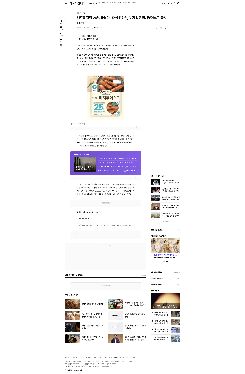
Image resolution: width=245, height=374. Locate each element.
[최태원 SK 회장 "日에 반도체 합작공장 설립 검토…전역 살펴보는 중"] (115, 343)
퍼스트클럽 (88, 357)
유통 (84, 13)
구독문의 (95, 357)
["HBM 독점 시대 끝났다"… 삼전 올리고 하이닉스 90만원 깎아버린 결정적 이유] (175, 341)
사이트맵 (134, 357)
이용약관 (122, 357)
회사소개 (67, 357)
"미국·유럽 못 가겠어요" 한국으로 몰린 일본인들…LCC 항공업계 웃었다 (117, 158)
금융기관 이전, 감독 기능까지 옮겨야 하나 (135, 327)
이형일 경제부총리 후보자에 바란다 (135, 315)
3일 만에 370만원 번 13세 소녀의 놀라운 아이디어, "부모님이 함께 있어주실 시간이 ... (117, 167)
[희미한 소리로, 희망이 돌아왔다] (72, 308)
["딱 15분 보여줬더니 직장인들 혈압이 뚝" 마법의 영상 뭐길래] (72, 320)
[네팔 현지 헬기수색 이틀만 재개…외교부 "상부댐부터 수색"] (115, 308)
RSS (106, 357)
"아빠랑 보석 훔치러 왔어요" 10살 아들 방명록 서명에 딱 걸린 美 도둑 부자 (161, 315)
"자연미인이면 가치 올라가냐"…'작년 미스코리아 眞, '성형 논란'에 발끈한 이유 (117, 171)
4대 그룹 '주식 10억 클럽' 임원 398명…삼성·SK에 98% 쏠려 (171, 198)
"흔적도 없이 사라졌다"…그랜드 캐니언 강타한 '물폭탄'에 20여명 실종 (161, 323)
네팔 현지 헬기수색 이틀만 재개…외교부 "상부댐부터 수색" (135, 304)
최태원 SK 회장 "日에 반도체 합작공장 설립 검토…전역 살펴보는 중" (135, 338)
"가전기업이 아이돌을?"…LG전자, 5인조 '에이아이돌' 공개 (170, 182)
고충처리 (128, 357)
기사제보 (101, 357)
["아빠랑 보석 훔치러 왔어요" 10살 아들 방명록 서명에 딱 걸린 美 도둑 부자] (175, 316)
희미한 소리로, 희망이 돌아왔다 (92, 304)
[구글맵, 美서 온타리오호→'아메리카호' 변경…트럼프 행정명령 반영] (155, 193)
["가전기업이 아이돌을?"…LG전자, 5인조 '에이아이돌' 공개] (155, 184)
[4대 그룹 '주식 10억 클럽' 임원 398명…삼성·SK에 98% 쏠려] (155, 201)
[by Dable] (143, 275)
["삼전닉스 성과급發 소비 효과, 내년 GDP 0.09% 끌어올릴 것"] (175, 333)
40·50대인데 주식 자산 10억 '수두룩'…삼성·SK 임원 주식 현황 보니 (116, 162)
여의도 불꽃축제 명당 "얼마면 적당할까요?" (92, 327)
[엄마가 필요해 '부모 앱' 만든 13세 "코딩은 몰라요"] (72, 343)
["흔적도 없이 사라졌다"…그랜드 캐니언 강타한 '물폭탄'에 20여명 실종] (175, 325)
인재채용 (82, 357)
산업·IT (79, 13)
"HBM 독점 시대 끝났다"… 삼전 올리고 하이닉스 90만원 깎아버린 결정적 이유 (161, 340)
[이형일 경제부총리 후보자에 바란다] (115, 320)
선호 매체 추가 (97, 27)
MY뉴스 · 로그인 (167, 3)
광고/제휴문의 (74, 357)
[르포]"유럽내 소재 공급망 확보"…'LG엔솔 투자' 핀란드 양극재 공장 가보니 (171, 215)
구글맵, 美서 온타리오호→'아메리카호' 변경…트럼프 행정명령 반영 (170, 190)
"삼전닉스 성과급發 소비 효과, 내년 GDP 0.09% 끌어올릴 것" (161, 331)
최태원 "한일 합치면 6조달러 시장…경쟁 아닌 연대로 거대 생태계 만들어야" (171, 207)
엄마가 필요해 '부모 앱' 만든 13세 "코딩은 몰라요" (92, 338)
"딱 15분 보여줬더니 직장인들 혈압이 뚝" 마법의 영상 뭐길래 (92, 315)
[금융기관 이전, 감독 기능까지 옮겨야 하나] (115, 331)
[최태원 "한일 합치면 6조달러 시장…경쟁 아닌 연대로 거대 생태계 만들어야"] (155, 209)
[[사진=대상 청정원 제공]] (105, 97)
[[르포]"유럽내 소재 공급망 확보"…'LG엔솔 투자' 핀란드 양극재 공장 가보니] (155, 217)
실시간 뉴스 (92, 3)
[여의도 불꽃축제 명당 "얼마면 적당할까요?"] (72, 331)
